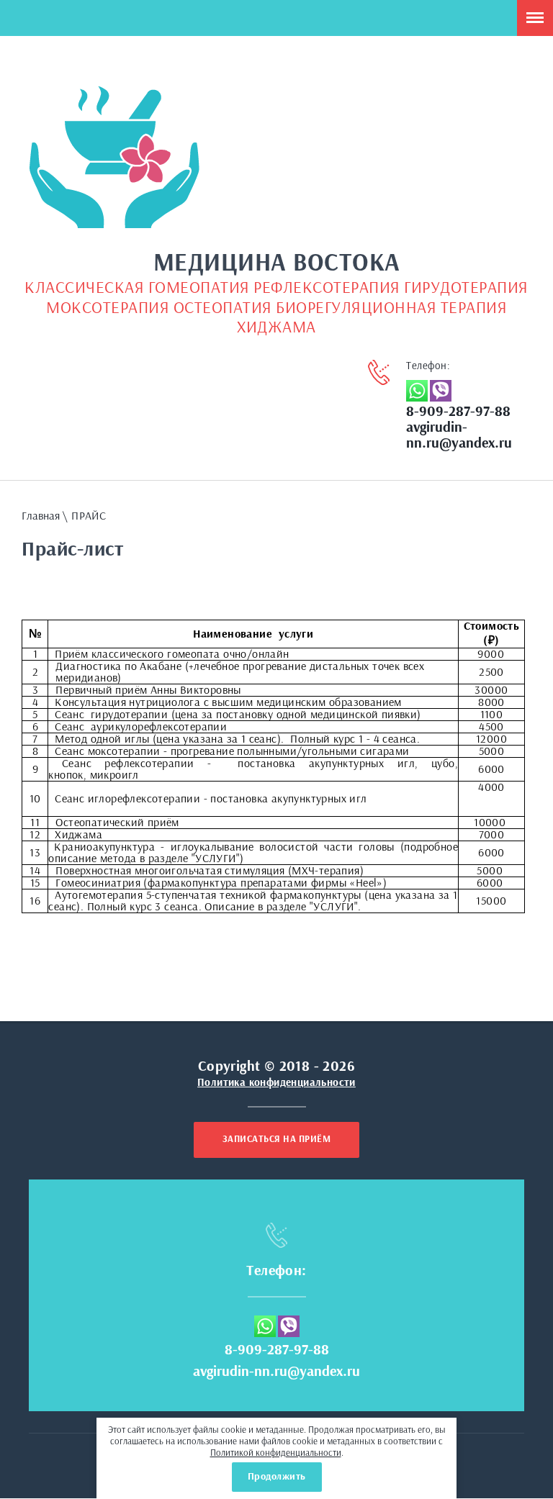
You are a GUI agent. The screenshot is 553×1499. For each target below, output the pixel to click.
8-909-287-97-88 (458, 411)
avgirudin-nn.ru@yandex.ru (276, 1371)
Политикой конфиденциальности (275, 1453)
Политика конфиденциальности (276, 1082)
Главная (41, 516)
